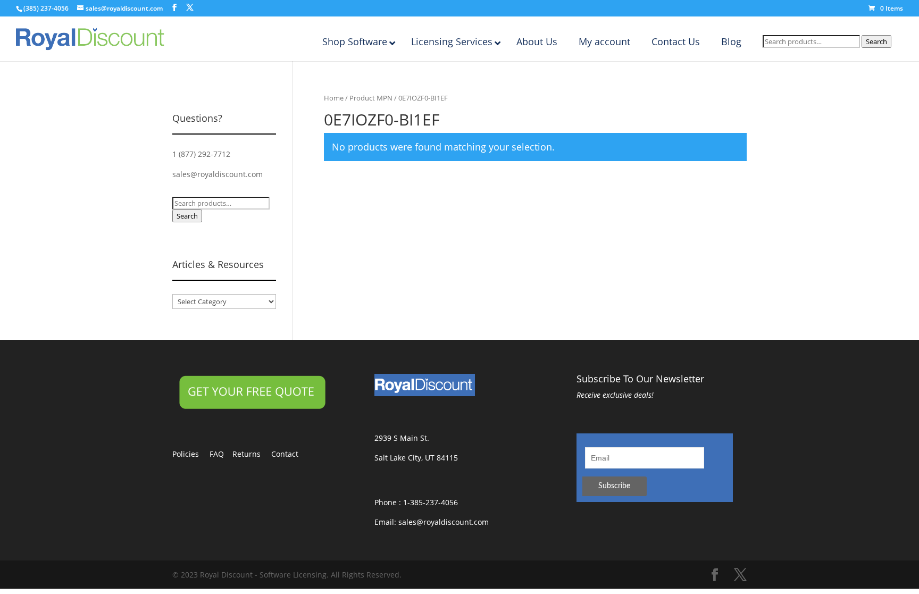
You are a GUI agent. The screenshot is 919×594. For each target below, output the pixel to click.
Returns (251, 454)
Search (876, 41)
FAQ (221, 454)
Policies (191, 454)
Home (334, 98)
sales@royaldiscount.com (217, 174)
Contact (290, 454)
